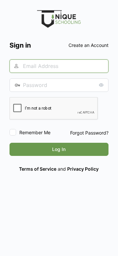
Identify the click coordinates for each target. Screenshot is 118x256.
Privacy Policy (83, 169)
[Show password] (101, 85)
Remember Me (34, 132)
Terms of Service (37, 169)
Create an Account (88, 45)
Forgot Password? (89, 133)
